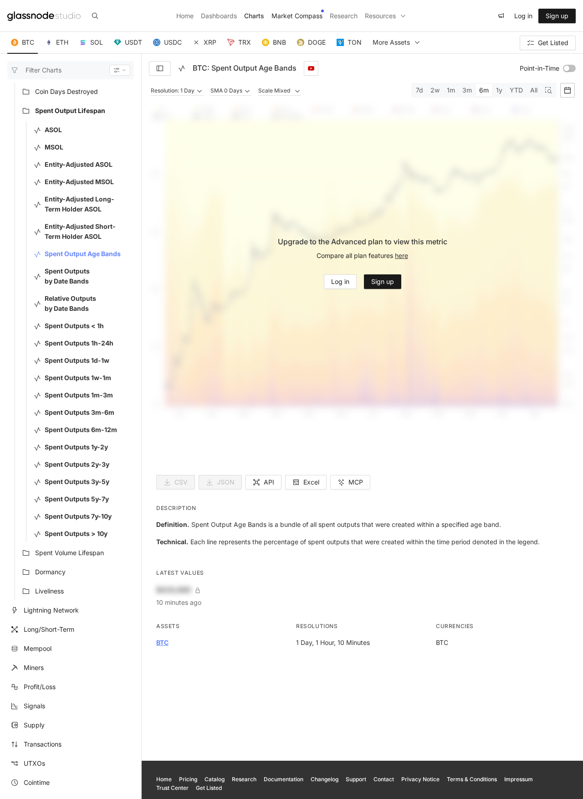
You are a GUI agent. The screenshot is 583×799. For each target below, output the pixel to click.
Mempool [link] (37, 649)
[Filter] (119, 70)
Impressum (518, 779)
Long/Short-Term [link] (49, 630)
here (401, 255)
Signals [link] (34, 706)
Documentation (283, 779)
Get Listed (209, 787)
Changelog (324, 779)
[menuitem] (76, 92)
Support (356, 779)
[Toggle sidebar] (160, 68)
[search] (95, 16)
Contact (383, 779)
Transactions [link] (42, 744)
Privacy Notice (420, 779)
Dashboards (219, 16)
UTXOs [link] (34, 764)
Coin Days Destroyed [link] (66, 92)
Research (344, 16)
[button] (22, 43)
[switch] (569, 68)
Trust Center (172, 787)
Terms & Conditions (472, 779)
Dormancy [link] (50, 572)
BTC (162, 642)
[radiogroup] (484, 90)
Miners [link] (34, 668)
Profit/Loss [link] (40, 687)
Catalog (215, 779)
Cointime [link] (37, 783)
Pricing (188, 779)
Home (185, 16)
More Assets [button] (391, 42)
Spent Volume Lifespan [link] (69, 553)
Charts (254, 16)
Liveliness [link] (49, 591)
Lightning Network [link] (51, 610)
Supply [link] (34, 725)
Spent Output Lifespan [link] (70, 111)
